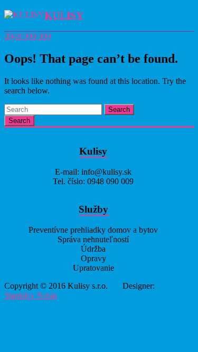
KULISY (63, 15)
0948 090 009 (27, 36)
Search (119, 109)
